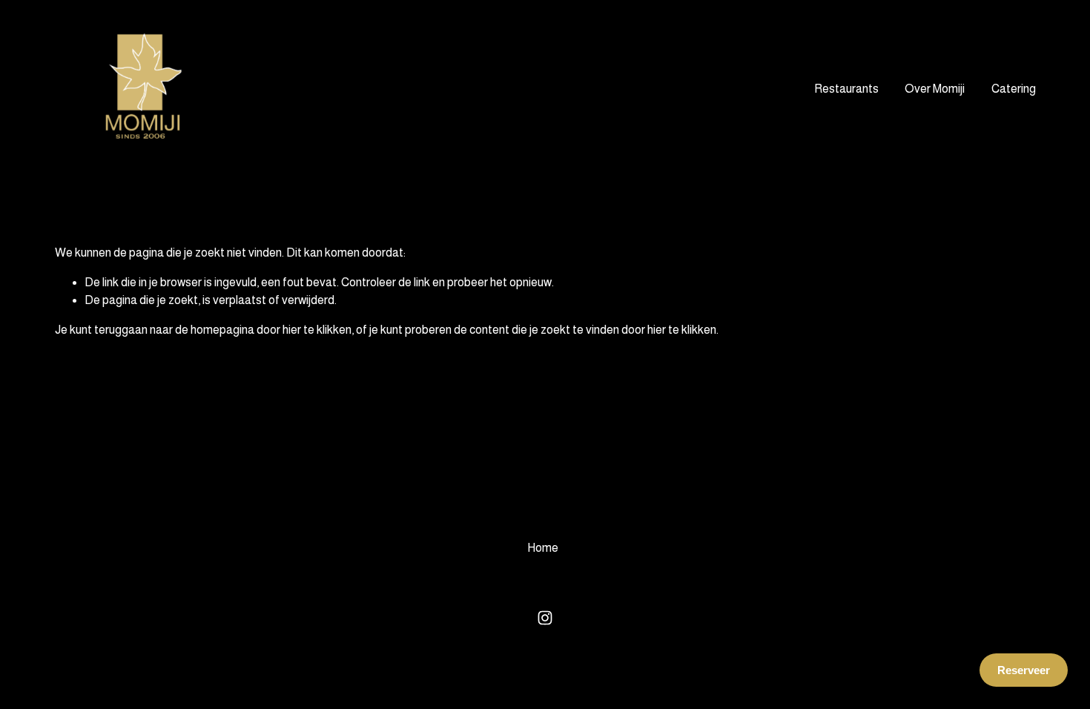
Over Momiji (935, 88)
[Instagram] (545, 617)
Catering (1013, 88)
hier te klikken (317, 329)
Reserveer (1023, 670)
